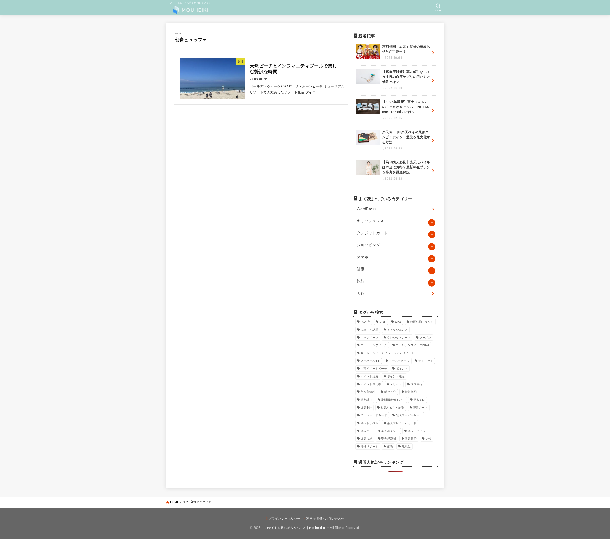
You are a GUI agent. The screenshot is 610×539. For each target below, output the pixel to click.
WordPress (366, 209)
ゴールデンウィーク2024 (412, 345)
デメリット (425, 361)
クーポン (425, 337)
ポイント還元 (396, 376)
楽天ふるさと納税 (392, 407)
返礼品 (406, 446)
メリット (396, 384)
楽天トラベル (369, 423)
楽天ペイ (366, 431)
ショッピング (368, 245)
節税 (390, 446)
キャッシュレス (370, 221)
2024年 (366, 321)
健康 (361, 269)
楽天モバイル (416, 431)
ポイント (402, 368)
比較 (429, 438)
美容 (361, 293)
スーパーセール (399, 361)
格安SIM (419, 399)
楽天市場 (366, 438)
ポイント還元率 (371, 384)
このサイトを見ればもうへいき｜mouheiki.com (295, 527)
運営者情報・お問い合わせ (325, 518)
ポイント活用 (369, 376)
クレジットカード (372, 233)
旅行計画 (366, 399)
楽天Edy (366, 407)
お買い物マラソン (421, 321)
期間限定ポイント (393, 399)
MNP (382, 321)
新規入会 (390, 392)
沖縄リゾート (369, 446)
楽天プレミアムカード (402, 423)
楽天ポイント (390, 431)
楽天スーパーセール (409, 415)
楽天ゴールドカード (374, 415)
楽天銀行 (411, 438)
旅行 (361, 281)
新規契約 (411, 392)
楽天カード (420, 407)
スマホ (362, 257)
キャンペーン (369, 337)
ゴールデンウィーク (374, 345)
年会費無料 (368, 392)
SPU (398, 321)
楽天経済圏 (388, 438)
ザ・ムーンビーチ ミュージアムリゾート (387, 353)
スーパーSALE (370, 361)
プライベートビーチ (374, 368)
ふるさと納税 (369, 329)
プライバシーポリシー (284, 518)
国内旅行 (416, 384)
